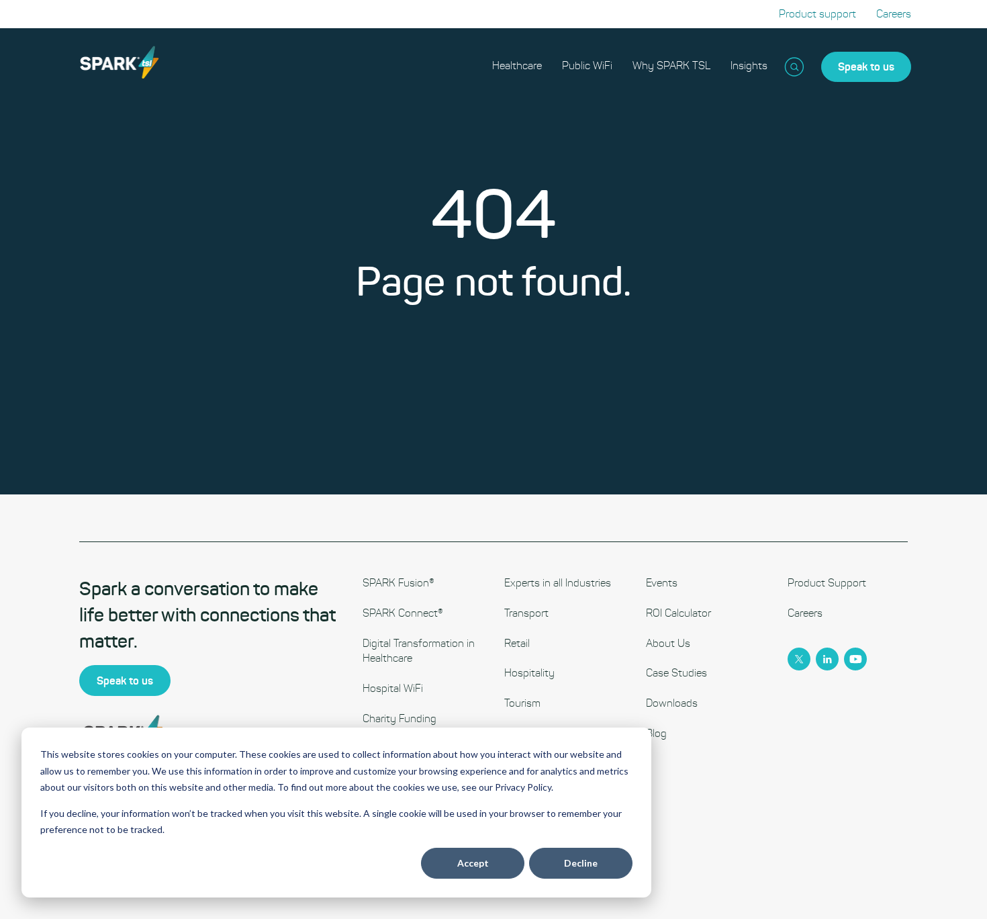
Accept (473, 863)
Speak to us (866, 66)
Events (661, 582)
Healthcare (517, 65)
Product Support (827, 582)
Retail (517, 643)
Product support (817, 13)
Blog (656, 733)
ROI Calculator (678, 613)
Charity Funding (399, 718)
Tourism (522, 703)
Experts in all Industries (557, 582)
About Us (668, 643)
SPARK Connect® (403, 613)
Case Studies (676, 672)
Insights (749, 65)
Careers (893, 13)
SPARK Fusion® (398, 582)
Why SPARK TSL (671, 65)
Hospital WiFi (393, 688)
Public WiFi (587, 65)
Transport (526, 613)
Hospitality (529, 672)
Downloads (672, 703)
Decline (581, 863)
